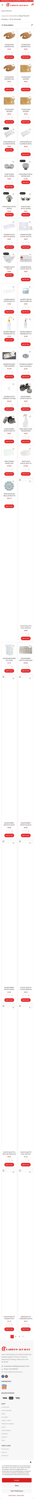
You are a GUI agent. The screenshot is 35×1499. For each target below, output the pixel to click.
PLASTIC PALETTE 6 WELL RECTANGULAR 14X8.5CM (9, 1154)
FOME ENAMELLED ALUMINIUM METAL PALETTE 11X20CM (26, 144)
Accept (16, 1480)
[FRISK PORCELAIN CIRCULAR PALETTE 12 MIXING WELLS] (9, 485)
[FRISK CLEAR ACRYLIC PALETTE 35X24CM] (25, 453)
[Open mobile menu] (2, 5)
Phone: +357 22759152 (11, 1369)
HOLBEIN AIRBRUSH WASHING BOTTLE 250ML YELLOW (9, 334)
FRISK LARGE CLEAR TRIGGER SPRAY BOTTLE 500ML (26, 431)
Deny (17, 1485)
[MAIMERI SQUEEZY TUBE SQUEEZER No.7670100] (9, 355)
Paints (3, 1427)
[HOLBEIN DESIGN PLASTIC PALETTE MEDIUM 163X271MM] (25, 258)
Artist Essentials (6, 1410)
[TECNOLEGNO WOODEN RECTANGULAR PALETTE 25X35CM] (25, 68)
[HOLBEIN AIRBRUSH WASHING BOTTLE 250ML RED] (25, 323)
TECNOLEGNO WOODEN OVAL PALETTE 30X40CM (9, 46)
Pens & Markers (6, 1430)
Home (3, 16)
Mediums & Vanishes (7, 1423)
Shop (3, 1404)
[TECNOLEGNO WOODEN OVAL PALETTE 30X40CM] (9, 36)
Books (3, 1414)
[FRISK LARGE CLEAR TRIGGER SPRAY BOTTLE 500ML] (25, 420)
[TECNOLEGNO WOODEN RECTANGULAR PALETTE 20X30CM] (9, 101)
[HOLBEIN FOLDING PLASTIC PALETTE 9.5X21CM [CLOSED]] (25, 226)
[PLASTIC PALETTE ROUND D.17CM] (9, 1242)
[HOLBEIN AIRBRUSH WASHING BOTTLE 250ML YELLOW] (9, 323)
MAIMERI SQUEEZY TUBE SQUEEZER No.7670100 (9, 366)
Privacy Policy (12, 1495)
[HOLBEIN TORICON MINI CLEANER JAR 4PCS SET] (25, 291)
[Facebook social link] (2, 1376)
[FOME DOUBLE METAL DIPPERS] (25, 198)
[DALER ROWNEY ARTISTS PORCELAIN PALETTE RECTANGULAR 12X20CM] (25, 650)
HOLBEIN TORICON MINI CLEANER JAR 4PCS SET (26, 301)
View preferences (17, 1491)
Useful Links (6, 1445)
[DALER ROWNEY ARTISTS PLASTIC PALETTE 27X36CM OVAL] (9, 748)
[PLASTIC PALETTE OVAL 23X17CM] (25, 1077)
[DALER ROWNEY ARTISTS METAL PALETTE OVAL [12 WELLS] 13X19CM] (9, 913)
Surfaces (4, 1437)
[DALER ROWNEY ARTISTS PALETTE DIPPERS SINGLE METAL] (9, 420)
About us (4, 1452)
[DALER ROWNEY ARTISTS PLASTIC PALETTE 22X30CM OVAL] (25, 748)
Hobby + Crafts (6, 1420)
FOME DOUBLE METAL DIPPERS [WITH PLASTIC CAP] (9, 176)
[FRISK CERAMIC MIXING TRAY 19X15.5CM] (9, 453)
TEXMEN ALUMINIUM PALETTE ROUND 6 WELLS (25, 366)
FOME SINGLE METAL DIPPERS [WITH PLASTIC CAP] (25, 176)
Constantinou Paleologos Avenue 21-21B (16, 1366)
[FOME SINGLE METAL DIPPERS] (9, 198)
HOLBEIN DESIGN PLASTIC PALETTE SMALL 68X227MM (9, 301)
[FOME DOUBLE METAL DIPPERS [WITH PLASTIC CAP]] (9, 166)
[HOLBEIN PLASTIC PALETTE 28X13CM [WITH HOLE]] (9, 226)
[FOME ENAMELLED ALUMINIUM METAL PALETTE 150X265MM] (9, 133)
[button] (31, 1462)
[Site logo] (17, 5)
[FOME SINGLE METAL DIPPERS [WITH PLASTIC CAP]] (25, 166)
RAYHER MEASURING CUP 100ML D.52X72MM (9, 660)
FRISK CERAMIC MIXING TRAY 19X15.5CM (9, 463)
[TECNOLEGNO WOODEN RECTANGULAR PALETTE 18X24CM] (25, 101)
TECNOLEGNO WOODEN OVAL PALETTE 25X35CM (26, 46)
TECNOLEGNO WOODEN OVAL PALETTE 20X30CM (9, 79)
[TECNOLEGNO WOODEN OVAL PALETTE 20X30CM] (9, 68)
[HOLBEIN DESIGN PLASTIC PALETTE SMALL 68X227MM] (9, 291)
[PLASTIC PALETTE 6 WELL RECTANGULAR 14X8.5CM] (9, 1077)
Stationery (4, 1433)
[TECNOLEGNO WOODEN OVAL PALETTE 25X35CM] (25, 36)
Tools (3, 1440)
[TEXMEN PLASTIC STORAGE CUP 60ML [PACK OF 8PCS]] (9, 388)
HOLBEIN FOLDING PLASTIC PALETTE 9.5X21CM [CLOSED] (26, 236)
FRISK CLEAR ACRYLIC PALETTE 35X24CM (25, 463)
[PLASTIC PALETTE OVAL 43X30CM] (25, 551)
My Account (5, 1449)
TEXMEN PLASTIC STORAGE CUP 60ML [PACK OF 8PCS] (9, 398)
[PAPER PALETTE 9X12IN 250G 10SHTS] (25, 1242)
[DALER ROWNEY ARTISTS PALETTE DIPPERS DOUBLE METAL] (25, 388)
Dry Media (4, 1417)
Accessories (5, 1407)
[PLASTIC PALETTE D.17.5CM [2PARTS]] (25, 913)
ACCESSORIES (12, 16)
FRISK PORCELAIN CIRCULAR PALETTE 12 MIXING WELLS (9, 496)
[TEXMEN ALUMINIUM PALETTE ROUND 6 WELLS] (25, 355)
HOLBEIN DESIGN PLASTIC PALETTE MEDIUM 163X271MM (25, 269)
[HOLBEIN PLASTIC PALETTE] (9, 258)
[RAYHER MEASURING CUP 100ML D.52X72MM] (9, 650)
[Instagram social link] (6, 1376)
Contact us (4, 1455)
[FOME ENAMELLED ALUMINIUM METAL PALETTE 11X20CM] (25, 133)
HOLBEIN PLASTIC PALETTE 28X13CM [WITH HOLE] (9, 236)
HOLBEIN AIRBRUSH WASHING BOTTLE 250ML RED (26, 334)
